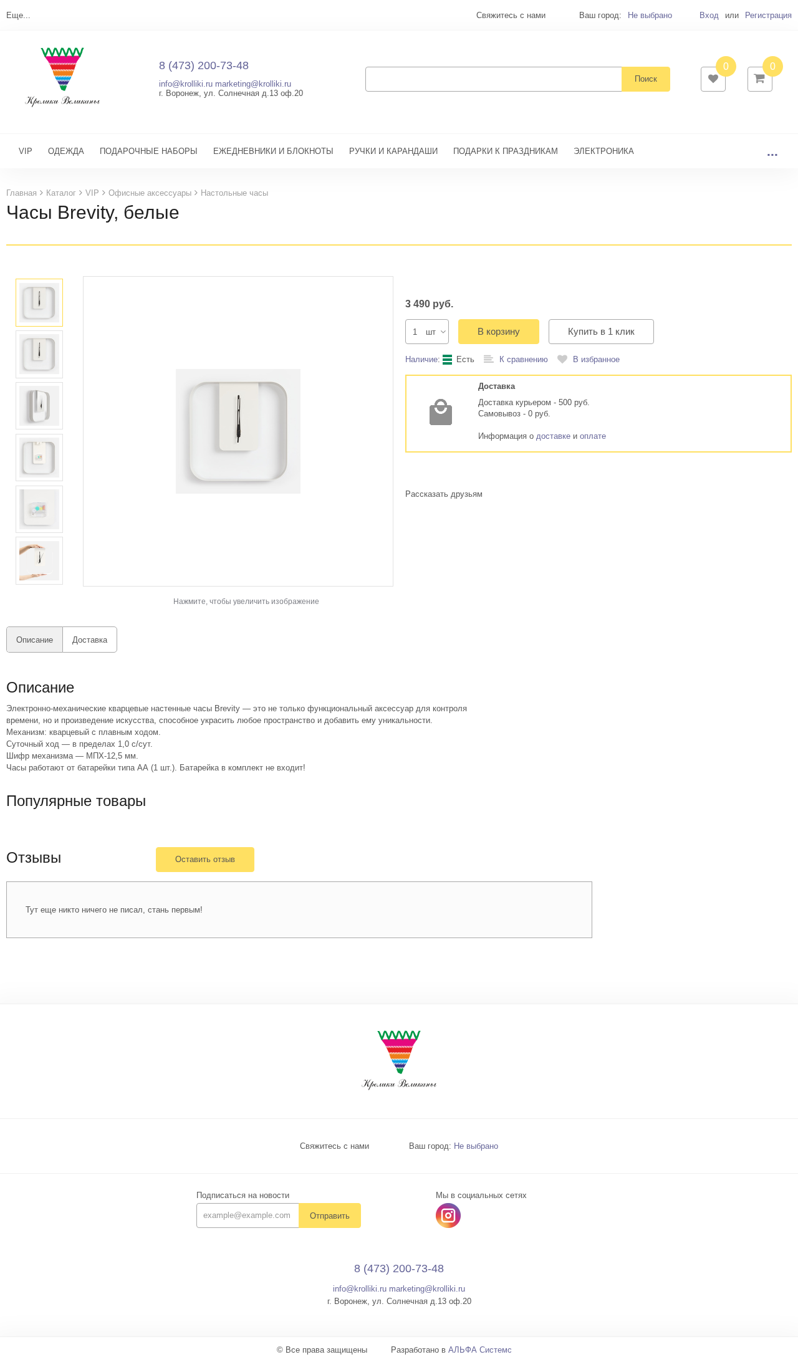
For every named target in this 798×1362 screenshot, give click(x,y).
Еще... (18, 15)
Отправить (330, 1216)
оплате (593, 436)
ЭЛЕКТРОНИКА (604, 151)
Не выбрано (650, 15)
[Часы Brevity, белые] (238, 431)
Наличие (421, 359)
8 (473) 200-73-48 (204, 65)
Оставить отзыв (205, 859)
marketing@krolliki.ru (253, 84)
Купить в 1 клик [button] (601, 331)
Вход (709, 15)
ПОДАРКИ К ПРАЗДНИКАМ (505, 151)
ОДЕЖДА (66, 151)
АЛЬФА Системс (480, 1350)
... (772, 151)
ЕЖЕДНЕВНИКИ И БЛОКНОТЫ (273, 151)
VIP (25, 151)
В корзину (499, 331)
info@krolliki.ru (186, 84)
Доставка (89, 640)
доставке (553, 436)
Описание (34, 640)
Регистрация (768, 15)
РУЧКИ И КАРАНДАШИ (393, 151)
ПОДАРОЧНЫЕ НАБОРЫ (149, 151)
